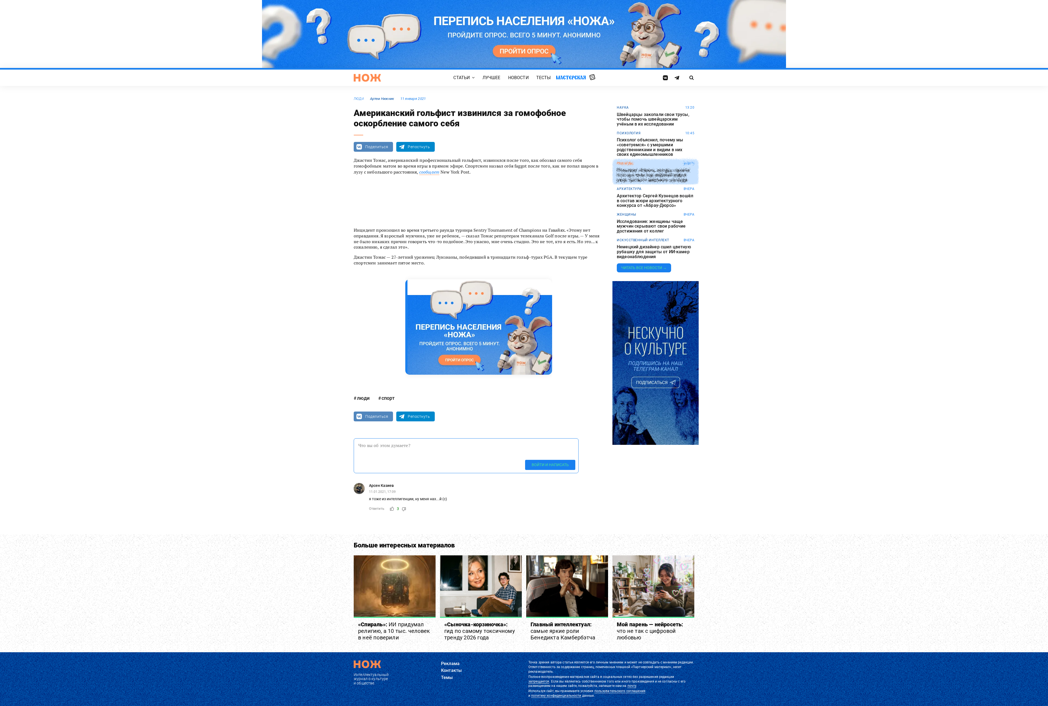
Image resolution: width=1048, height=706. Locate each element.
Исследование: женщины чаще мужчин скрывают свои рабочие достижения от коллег (651, 226)
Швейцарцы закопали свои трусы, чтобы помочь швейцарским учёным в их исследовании (653, 119)
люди (359, 99)
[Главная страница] (367, 78)
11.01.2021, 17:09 (382, 492)
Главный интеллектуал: (563, 631)
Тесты (543, 77)
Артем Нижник (382, 99)
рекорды (625, 163)
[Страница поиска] (691, 78)
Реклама (450, 663)
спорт (388, 398)
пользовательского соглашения (619, 691)
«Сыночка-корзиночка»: (479, 631)
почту (631, 686)
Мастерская (571, 77)
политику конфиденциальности (556, 696)
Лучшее (492, 77)
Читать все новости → (644, 268)
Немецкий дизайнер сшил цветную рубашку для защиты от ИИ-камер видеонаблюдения (654, 252)
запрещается (538, 681)
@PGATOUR (513, 201)
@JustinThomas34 (482, 201)
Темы (447, 677)
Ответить (376, 509)
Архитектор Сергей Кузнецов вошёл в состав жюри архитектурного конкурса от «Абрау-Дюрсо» (655, 200)
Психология (629, 133)
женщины (626, 214)
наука (623, 107)
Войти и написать (550, 465)
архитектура (629, 189)
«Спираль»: (394, 631)
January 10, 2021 (447, 211)
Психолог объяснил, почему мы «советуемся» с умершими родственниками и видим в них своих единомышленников (650, 147)
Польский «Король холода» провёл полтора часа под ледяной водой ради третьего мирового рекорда (653, 175)
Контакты (451, 670)
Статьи (461, 77)
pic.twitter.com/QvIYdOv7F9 (557, 201)
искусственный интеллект (643, 240)
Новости (518, 77)
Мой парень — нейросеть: (650, 631)
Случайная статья (592, 77)
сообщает (429, 172)
